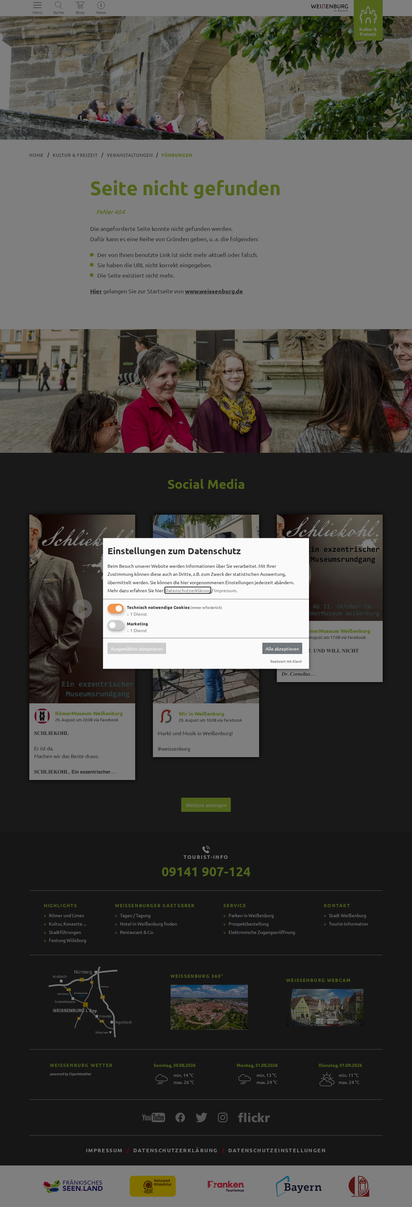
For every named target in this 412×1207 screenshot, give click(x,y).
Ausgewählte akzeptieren (137, 648)
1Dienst (137, 614)
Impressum (225, 590)
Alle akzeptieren (282, 648)
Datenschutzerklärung (188, 590)
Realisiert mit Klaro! (286, 661)
